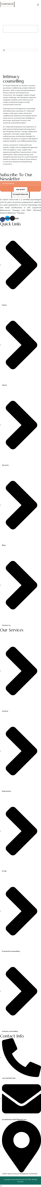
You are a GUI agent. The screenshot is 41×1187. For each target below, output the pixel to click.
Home (14, 28)
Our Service (24, 28)
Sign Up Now (20, 189)
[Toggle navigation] (33, 3)
